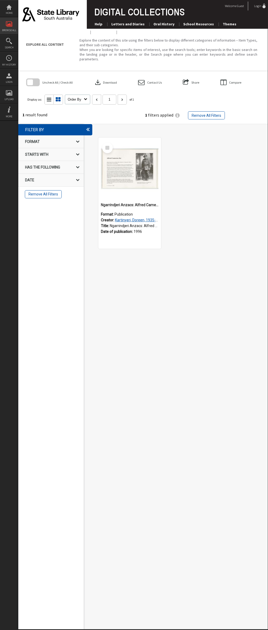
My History (9, 64)
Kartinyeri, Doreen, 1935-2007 (139, 220)
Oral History (163, 24)
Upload (9, 99)
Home (9, 13)
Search (9, 47)
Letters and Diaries (128, 24)
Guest (240, 6)
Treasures (103, 32)
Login (9, 82)
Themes (229, 24)
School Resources (198, 24)
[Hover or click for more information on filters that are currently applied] (177, 115)
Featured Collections (139, 32)
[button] (149, 82)
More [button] (9, 116)
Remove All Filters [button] (206, 115)
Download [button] (105, 82)
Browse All (9, 30)
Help (98, 24)
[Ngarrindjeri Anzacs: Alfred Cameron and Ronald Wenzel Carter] (129, 169)
